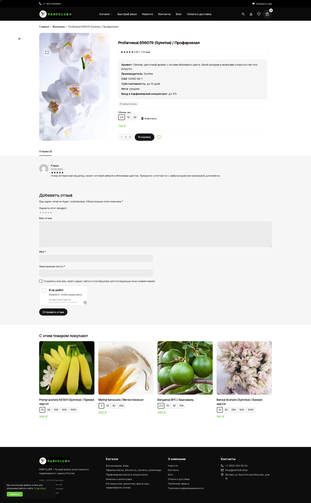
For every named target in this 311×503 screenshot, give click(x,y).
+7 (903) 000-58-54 (236, 465)
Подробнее (40, 488)
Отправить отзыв (53, 312)
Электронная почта (52, 266)
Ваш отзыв (45, 218)
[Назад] (19, 38)
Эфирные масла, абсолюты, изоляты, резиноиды (133, 470)
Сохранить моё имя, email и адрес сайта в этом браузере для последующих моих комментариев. (99, 281)
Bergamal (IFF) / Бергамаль (175, 399)
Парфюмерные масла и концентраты (127, 474)
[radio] (122, 117)
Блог (170, 474)
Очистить (150, 118)
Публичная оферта (178, 483)
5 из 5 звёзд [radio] (51, 212)
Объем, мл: (124, 112)
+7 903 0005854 (52, 3)
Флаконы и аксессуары (119, 479)
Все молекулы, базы (117, 465)
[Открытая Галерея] (47, 52)
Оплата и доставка (179, 479)
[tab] (45, 155)
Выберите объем (67, 378)
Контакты (173, 470)
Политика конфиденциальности (186, 488)
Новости (173, 465)
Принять (14, 494)
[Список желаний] (251, 14)
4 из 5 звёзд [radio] (48, 212)
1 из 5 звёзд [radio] (40, 212)
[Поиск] (243, 14)
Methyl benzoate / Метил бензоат (121, 399)
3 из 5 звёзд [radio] (45, 212)
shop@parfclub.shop (236, 470)
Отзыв (145, 52)
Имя (42, 251)
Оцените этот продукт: (53, 208)
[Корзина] (267, 14)
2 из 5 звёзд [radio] (43, 212)
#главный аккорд (128, 104)
